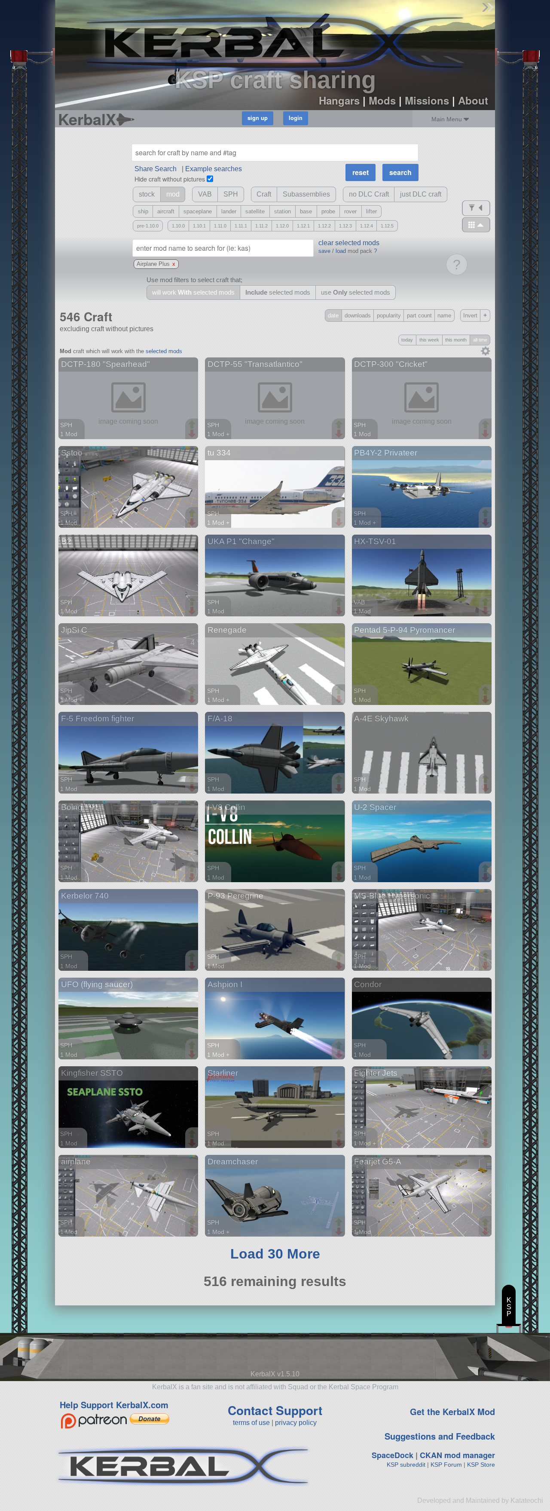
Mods (382, 100)
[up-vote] (193, 425)
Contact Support (275, 1410)
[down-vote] (193, 434)
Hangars (339, 100)
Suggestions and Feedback (440, 1436)
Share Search (155, 168)
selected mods (164, 351)
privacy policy (296, 1422)
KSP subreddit (406, 1464)
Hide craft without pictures (169, 178)
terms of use (251, 1422)
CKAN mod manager (457, 1455)
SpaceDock (392, 1455)
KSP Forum (446, 1464)
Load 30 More (275, 1254)
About (473, 100)
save (324, 251)
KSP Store (481, 1464)
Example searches (213, 168)
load (341, 251)
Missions (427, 100)
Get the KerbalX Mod (452, 1411)
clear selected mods (348, 242)
